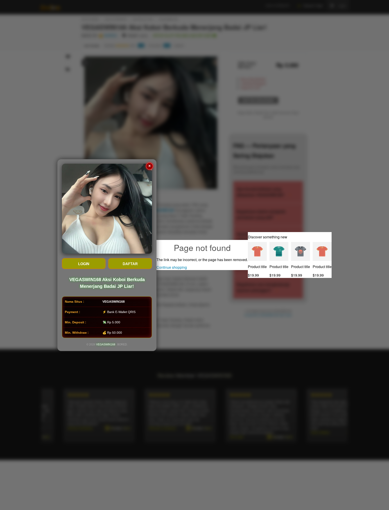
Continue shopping (171, 267)
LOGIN (83, 264)
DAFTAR (130, 264)
